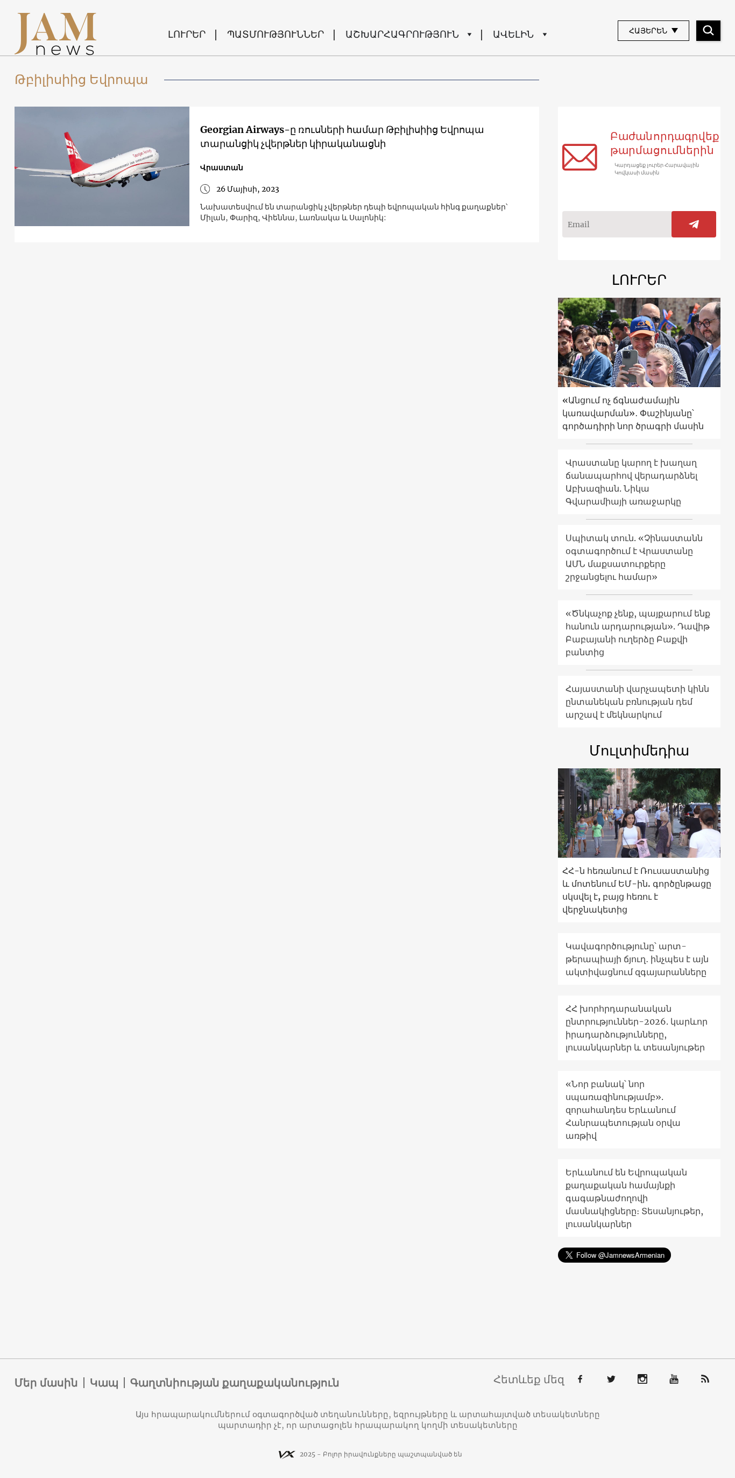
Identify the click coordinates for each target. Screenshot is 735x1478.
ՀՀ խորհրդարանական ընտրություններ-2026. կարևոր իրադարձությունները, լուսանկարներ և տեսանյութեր (637, 1028)
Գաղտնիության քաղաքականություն (235, 1382)
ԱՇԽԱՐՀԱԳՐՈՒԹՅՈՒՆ (402, 34)
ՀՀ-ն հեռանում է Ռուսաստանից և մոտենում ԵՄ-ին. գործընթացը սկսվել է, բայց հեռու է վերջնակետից (636, 890)
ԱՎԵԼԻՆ (513, 34)
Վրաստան (221, 167)
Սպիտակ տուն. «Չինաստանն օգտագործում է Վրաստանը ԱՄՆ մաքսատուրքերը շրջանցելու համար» (634, 557)
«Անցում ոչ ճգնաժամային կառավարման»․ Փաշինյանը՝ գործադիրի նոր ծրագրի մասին (633, 413)
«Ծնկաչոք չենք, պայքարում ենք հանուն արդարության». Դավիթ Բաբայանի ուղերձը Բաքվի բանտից (638, 632)
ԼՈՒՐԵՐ (187, 34)
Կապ (104, 1382)
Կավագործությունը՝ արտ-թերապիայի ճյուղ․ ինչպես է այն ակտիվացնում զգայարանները (637, 959)
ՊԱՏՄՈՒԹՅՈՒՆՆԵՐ (275, 34)
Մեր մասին (46, 1382)
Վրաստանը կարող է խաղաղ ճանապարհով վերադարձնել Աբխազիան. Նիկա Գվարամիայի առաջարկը (631, 482)
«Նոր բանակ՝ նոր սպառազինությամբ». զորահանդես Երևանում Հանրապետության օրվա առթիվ (623, 1109)
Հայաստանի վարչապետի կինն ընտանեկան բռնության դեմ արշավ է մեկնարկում (637, 701)
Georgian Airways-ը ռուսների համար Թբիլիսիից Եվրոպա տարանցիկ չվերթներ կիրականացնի (342, 136)
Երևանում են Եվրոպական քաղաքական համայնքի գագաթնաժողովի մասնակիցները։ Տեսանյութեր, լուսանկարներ (634, 1198)
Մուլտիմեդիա (639, 750)
